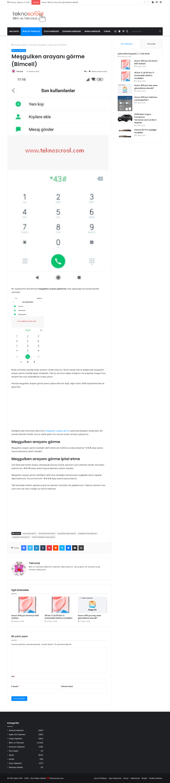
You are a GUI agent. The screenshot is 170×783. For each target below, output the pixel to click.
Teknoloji (19, 71)
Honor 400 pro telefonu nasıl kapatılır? (57, 2)
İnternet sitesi (67, 686)
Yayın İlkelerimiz (115, 778)
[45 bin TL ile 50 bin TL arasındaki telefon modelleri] (59, 605)
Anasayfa (17, 45)
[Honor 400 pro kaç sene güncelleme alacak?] (92, 605)
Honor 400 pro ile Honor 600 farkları (25, 616)
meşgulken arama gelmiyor (87, 533)
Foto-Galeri (13, 751)
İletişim (144, 778)
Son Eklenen (127, 44)
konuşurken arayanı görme (67, 533)
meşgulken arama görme (20, 537)
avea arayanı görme (29, 533)
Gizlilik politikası (155, 778)
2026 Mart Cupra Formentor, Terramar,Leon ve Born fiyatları (145, 118)
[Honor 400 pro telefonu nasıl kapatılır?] (125, 103)
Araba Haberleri (92, 31)
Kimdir (11, 759)
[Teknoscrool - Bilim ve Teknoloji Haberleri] (28, 16)
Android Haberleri (16, 730)
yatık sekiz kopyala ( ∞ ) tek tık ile (134, 53)
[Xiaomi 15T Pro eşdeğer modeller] (125, 133)
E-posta (15, 686)
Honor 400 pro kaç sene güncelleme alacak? (89, 616)
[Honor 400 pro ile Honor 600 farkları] (26, 605)
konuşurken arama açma (47, 533)
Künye (126, 778)
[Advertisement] (59, 410)
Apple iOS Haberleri (17, 734)
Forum (107, 31)
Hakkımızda (135, 778)
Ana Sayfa (14, 31)
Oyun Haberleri (51, 31)
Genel (11, 755)
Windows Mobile (16, 767)
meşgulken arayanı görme (57, 430)
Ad (13, 676)
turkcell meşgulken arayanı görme (43, 537)
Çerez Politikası (100, 778)
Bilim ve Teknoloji (31, 31)
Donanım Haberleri (71, 31)
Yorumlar (151, 44)
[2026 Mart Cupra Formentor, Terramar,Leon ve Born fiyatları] (125, 118)
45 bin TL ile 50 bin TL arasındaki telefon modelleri (58, 616)
